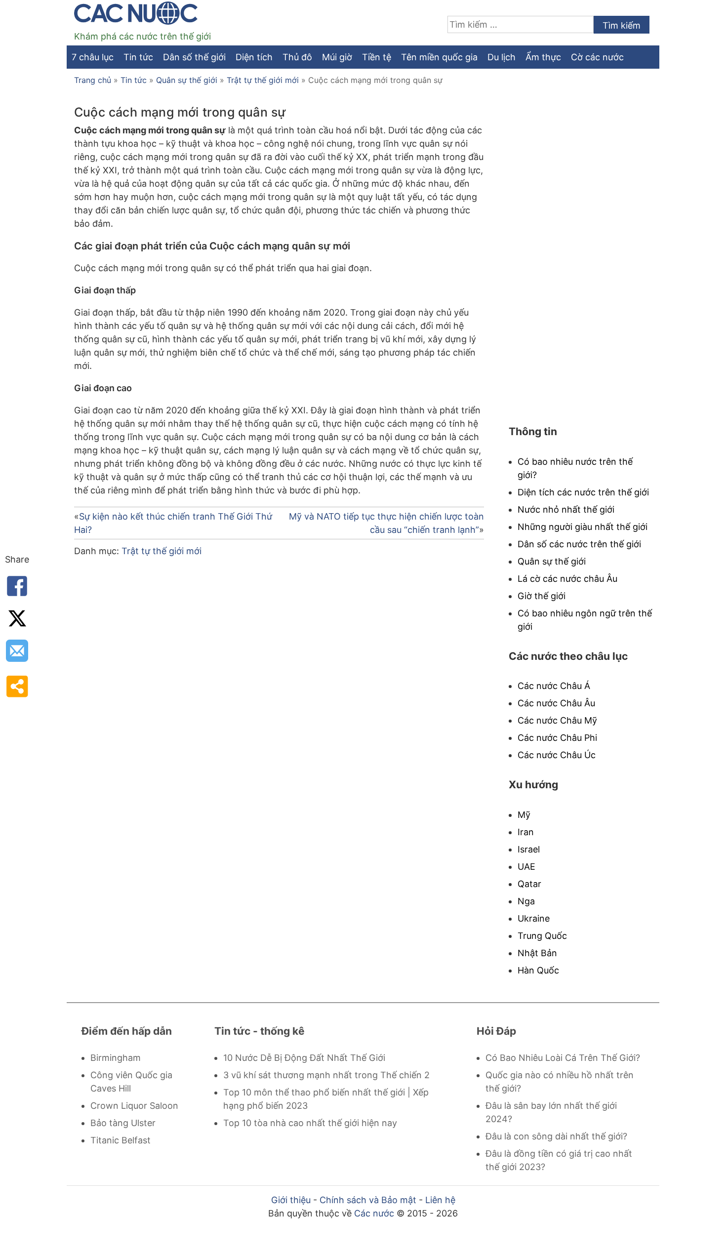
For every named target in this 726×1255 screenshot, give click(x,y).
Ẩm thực (543, 57)
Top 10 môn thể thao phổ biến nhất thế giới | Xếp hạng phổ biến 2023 (326, 1099)
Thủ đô (297, 57)
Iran (526, 832)
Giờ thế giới (541, 596)
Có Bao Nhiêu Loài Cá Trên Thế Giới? (562, 1058)
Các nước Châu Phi (557, 737)
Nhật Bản (537, 953)
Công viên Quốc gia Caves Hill (131, 1081)
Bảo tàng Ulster (123, 1123)
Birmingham (115, 1058)
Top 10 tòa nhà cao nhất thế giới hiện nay (310, 1123)
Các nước (374, 1213)
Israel (529, 849)
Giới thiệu (291, 1200)
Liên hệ (440, 1200)
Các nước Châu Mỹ (557, 720)
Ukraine (534, 918)
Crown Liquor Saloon (134, 1105)
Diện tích (254, 57)
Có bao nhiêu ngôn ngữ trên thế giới (585, 620)
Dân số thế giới (194, 57)
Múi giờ (337, 57)
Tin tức (138, 57)
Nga (526, 901)
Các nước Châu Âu (556, 703)
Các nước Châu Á (554, 686)
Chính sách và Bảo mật (368, 1200)
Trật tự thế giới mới (263, 80)
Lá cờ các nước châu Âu (567, 578)
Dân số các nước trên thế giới (579, 544)
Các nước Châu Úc (557, 755)
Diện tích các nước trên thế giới (583, 492)
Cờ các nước (597, 57)
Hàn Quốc (538, 970)
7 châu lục (93, 57)
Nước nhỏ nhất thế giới (566, 509)
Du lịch (501, 57)
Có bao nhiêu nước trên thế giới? (575, 468)
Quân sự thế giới (186, 80)
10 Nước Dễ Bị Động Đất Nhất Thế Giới (304, 1058)
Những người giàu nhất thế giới (582, 527)
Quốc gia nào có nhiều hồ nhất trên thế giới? (559, 1081)
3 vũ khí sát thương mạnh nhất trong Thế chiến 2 (326, 1075)
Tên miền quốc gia (439, 57)
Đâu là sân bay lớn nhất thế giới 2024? (551, 1112)
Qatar (529, 884)
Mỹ (524, 815)
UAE (526, 866)
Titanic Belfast (120, 1140)
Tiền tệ (376, 57)
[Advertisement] (279, 681)
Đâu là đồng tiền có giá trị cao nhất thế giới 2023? (558, 1160)
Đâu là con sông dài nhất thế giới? (556, 1136)
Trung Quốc (542, 936)
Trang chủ (92, 80)
